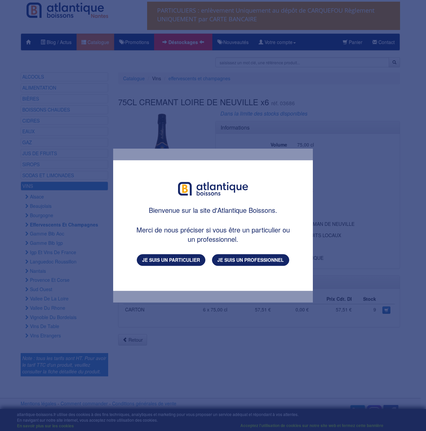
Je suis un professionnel (250, 259)
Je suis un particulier (171, 259)
